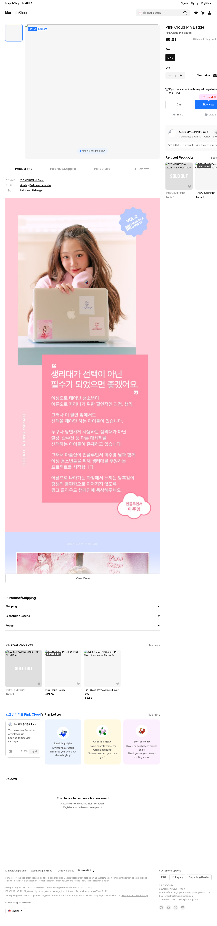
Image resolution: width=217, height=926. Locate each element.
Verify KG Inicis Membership (135, 895)
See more (154, 645)
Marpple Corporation (16, 870)
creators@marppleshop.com (184, 899)
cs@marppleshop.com (200, 892)
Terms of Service (65, 870)
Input (34, 751)
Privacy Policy (86, 870)
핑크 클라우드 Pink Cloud (32, 180)
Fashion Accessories (40, 185)
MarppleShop (12, 3)
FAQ (163, 877)
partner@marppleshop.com (180, 896)
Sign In (184, 3)
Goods (23, 185)
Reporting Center (199, 877)
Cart (179, 104)
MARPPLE (27, 3)
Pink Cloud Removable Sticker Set (101, 691)
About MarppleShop (41, 870)
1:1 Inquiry (177, 877)
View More (83, 578)
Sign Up (195, 3)
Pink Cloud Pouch (15, 690)
